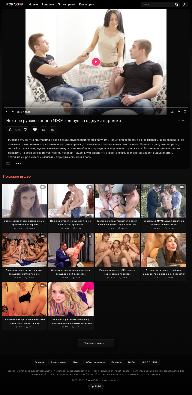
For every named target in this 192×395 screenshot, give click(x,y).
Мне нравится (10, 129)
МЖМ (18, 163)
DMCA (131, 362)
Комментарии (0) (52, 129)
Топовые (48, 4)
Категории (86, 4)
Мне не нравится (25, 129)
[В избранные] (34, 130)
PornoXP (90, 380)
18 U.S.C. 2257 (149, 362)
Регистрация (59, 362)
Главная (39, 362)
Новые (33, 4)
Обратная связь (95, 362)
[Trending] (177, 3)
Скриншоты (43, 129)
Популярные (66, 4)
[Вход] (185, 4)
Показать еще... (94, 343)
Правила (116, 362)
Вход (76, 362)
